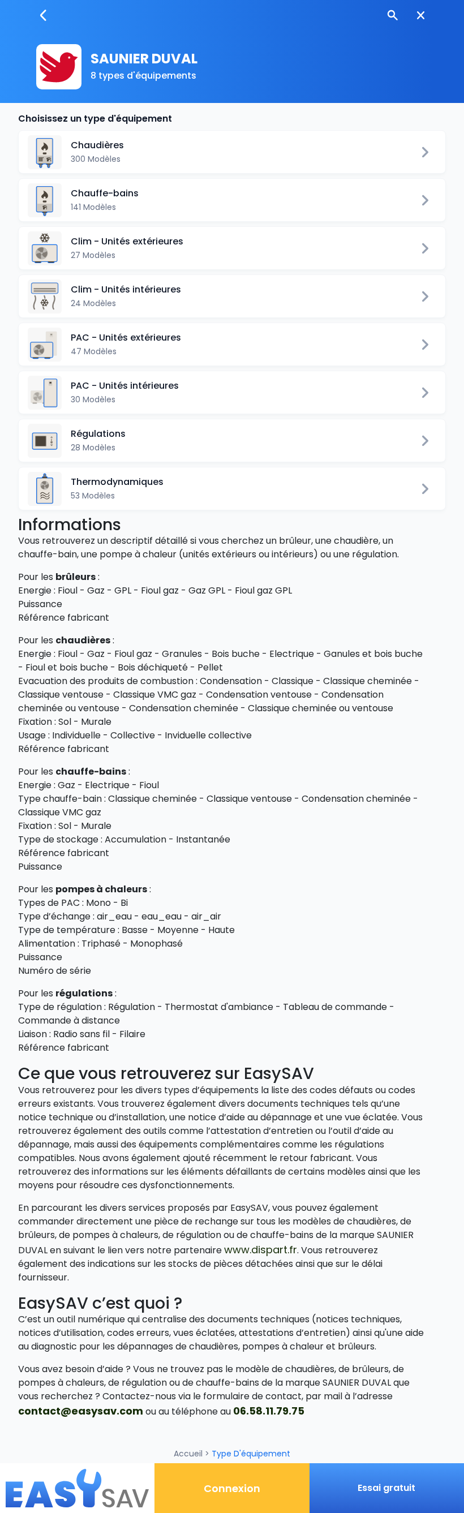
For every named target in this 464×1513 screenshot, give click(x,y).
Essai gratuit (386, 1487)
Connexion (232, 1488)
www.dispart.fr (260, 1250)
